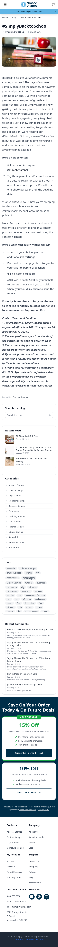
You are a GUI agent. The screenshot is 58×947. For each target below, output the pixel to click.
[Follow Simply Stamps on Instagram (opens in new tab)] (46, 897)
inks (16, 599)
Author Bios (14, 547)
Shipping (33, 866)
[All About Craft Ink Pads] (9, 439)
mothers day (40, 599)
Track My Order (14, 877)
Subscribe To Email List (29, 792)
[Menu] (5, 4)
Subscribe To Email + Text (29, 753)
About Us (33, 831)
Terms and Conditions (27, 809)
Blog (31, 847)
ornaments (26, 591)
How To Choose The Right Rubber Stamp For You (30, 629)
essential (11, 568)
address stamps (31, 611)
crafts (28, 572)
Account (10, 861)
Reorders (11, 866)
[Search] (50, 415)
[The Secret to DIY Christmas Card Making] (9, 461)
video (39, 607)
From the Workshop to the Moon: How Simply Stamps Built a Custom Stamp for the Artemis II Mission (34, 449)
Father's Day (29, 603)
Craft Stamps (15, 521)
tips (19, 611)
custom (45, 611)
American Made (36, 837)
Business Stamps (17, 506)
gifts (38, 573)
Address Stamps (16, 485)
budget (9, 603)
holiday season (13, 578)
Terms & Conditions (24, 939)
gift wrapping (12, 591)
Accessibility (35, 882)
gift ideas (10, 607)
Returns (32, 872)
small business (14, 572)
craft (9, 599)
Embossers (14, 511)
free (40, 603)
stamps (29, 578)
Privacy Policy (43, 809)
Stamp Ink (13, 537)
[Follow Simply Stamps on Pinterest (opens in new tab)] (39, 897)
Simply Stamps (14, 582)
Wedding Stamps (17, 516)
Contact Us (34, 861)
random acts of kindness (35, 595)
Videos (32, 842)
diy (22, 587)
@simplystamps (17, 170)
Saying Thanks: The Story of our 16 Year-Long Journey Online (28, 644)
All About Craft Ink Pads (27, 436)
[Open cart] (53, 4)
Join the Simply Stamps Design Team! (24, 684)
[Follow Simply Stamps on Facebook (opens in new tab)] (32, 897)
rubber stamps (28, 568)
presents (38, 591)
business (41, 582)
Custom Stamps (16, 490)
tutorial (28, 582)
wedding (10, 595)
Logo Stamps (15, 495)
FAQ (31, 877)
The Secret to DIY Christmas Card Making (31, 460)
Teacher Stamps (20, 397)
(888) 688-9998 (13, 896)
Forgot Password (14, 872)
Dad (18, 603)
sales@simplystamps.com (19, 906)
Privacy (39, 939)
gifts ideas (27, 599)
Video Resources (16, 542)
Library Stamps (16, 532)
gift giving (32, 587)
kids (20, 607)
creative (10, 611)
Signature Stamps (17, 500)
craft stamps (12, 587)
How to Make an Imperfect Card (22, 674)
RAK (19, 595)
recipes (29, 607)
